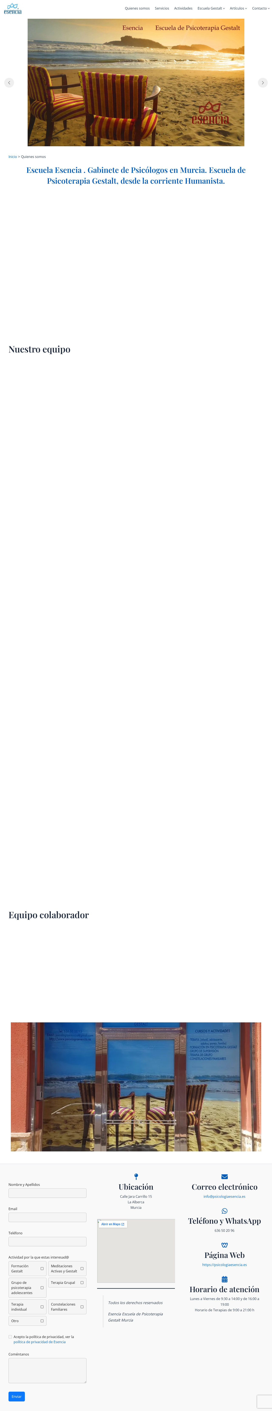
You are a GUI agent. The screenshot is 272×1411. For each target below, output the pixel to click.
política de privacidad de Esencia (40, 1342)
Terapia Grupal (63, 1282)
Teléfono (15, 1233)
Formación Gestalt (19, 1268)
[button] (136, 1086)
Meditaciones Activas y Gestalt (64, 1268)
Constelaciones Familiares (63, 1307)
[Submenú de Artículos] (246, 8)
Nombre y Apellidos (24, 1184)
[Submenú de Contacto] (269, 8)
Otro (15, 1321)
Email (12, 1208)
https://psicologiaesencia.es (224, 1264)
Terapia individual (19, 1307)
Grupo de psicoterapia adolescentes (22, 1287)
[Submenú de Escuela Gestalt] (224, 8)
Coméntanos (18, 1354)
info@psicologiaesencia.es (224, 1196)
